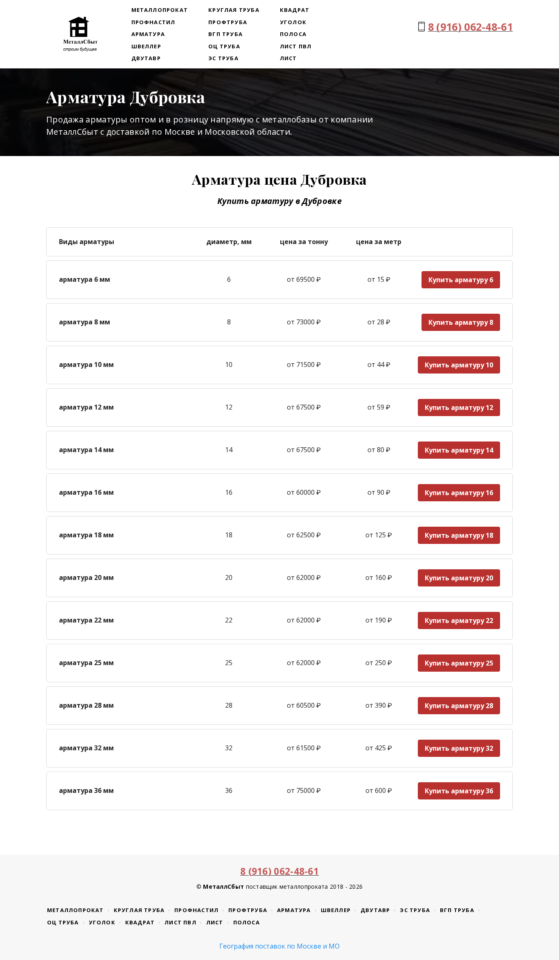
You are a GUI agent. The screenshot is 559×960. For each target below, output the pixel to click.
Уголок (293, 22)
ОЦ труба (224, 46)
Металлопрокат (159, 10)
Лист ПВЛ (296, 46)
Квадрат (294, 10)
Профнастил (153, 22)
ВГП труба (225, 34)
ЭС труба (223, 58)
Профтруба (227, 22)
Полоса (293, 34)
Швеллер (146, 46)
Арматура (148, 34)
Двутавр (146, 58)
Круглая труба (233, 10)
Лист (288, 58)
